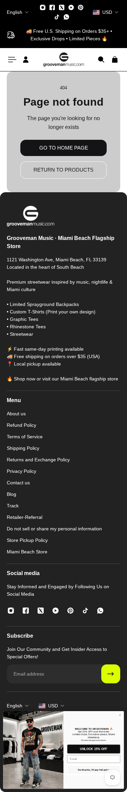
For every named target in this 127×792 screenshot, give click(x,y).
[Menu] (12, 59)
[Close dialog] (120, 715)
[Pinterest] (80, 7)
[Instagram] (42, 7)
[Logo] (63, 59)
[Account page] (26, 59)
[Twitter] (61, 7)
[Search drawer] (101, 59)
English (14, 705)
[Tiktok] (57, 17)
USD (53, 705)
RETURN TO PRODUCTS (63, 170)
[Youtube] (71, 7)
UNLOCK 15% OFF (93, 749)
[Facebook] (52, 7)
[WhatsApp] (66, 17)
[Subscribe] (110, 673)
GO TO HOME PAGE (63, 148)
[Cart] (115, 59)
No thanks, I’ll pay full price (93, 770)
